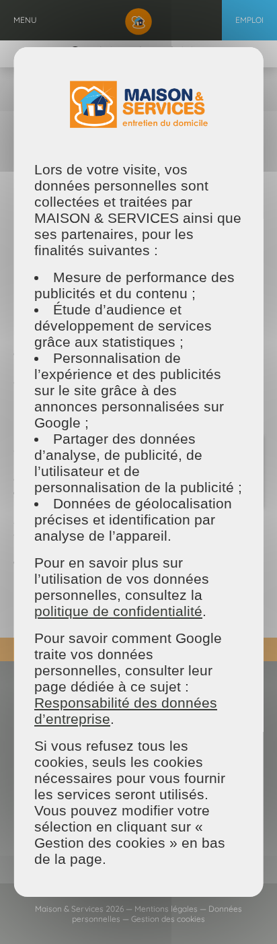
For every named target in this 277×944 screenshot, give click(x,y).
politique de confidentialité (118, 611)
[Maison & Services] (138, 20)
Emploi (249, 20)
